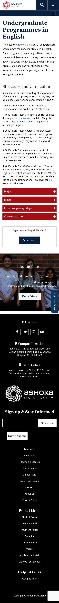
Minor (7, 200)
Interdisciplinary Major (18, 208)
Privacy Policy (29, 500)
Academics (29, 449)
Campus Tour (29, 578)
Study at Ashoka (54, 301)
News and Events (29, 481)
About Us (29, 493)
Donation (30, 536)
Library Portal (29, 542)
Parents (29, 548)
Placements (29, 468)
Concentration (13, 216)
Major (7, 191)
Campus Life (29, 474)
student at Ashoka (21, 118)
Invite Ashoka (17, 435)
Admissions (29, 455)
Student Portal (29, 517)
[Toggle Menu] (53, 5)
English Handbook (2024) (19, 282)
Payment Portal (29, 529)
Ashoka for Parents (29, 561)
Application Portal (29, 555)
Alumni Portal (29, 523)
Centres (29, 487)
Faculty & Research (29, 461)
